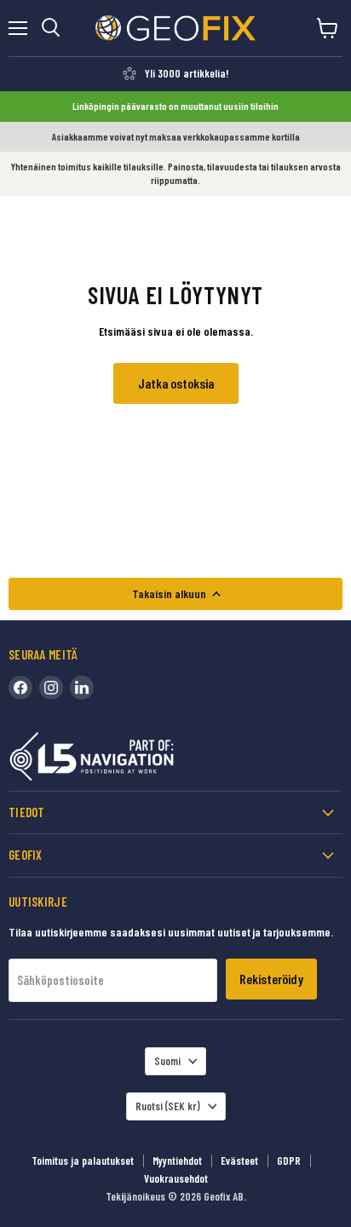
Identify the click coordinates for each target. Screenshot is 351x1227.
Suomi (167, 1061)
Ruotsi (167, 1106)
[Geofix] (128, 760)
